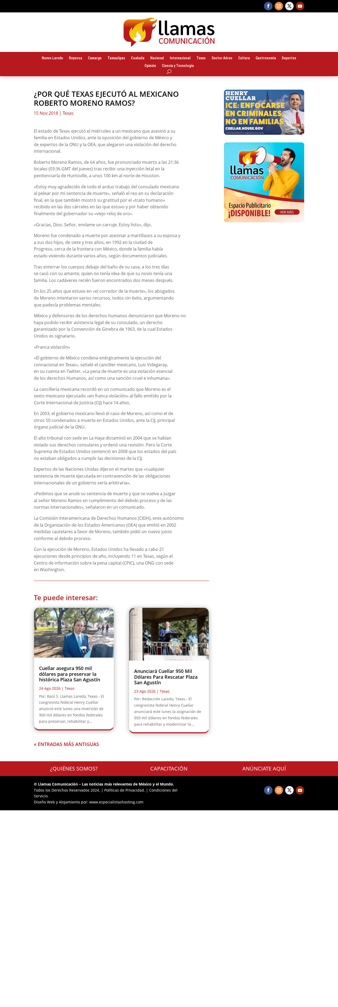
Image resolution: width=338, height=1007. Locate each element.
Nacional (157, 58)
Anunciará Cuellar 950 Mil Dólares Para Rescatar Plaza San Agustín (166, 677)
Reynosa (75, 58)
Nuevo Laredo (52, 58)
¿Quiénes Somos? (74, 768)
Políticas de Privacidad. (124, 790)
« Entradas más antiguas (66, 744)
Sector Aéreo (222, 58)
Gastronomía (266, 58)
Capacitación (168, 768)
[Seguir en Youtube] (300, 6)
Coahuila (137, 58)
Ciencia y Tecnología (178, 66)
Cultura (244, 58)
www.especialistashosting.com (116, 801)
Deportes (289, 58)
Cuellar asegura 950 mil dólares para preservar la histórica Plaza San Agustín (69, 674)
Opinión (150, 66)
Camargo (95, 58)
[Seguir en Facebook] (268, 6)
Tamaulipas (116, 58)
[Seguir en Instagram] (279, 6)
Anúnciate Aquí (264, 768)
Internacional (180, 58)
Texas (201, 58)
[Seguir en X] (289, 6)
